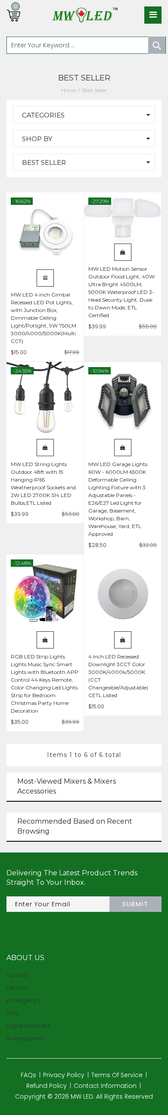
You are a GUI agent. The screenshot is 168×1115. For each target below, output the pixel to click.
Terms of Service (117, 1075)
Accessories (25, 1038)
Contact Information (105, 1085)
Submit (135, 904)
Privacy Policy (63, 1075)
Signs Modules (28, 1026)
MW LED (82, 1096)
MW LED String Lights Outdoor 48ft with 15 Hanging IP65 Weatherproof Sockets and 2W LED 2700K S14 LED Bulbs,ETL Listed (43, 483)
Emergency (23, 1000)
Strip (13, 1013)
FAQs (28, 1075)
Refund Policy (46, 1085)
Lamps (17, 975)
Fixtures (17, 987)
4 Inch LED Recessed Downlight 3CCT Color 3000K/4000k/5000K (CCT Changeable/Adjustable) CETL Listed (118, 675)
